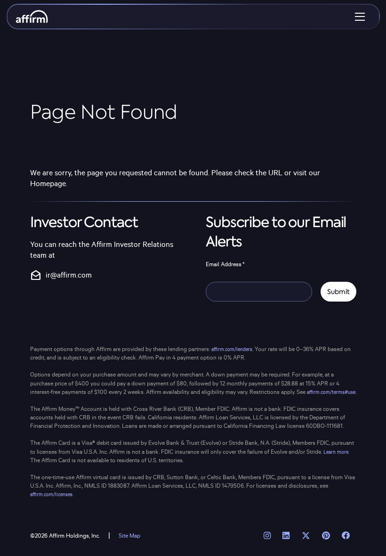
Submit (338, 291)
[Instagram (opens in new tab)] (267, 536)
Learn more (335, 452)
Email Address (225, 264)
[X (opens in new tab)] (306, 536)
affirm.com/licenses (51, 495)
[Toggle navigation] (360, 16)
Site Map (129, 536)
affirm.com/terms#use (331, 392)
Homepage (48, 184)
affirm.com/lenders (231, 349)
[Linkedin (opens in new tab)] (286, 536)
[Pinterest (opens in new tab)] (326, 536)
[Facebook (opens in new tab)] (346, 536)
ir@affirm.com (61, 275)
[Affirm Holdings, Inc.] (32, 16)
